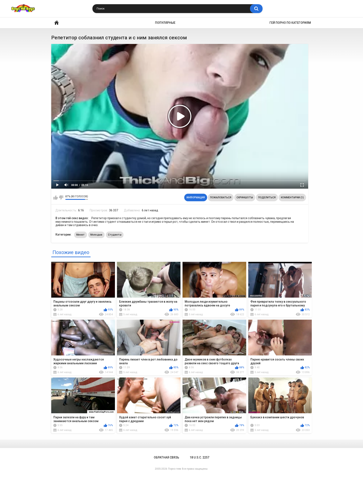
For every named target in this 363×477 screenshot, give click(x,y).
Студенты (114, 234)
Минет (80, 234)
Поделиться (267, 197)
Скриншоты (245, 197)
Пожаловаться (220, 197)
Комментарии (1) (292, 197)
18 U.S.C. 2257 (199, 457)
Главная (56, 22)
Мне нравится (55, 197)
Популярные (165, 22)
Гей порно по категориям (290, 22)
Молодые (96, 234)
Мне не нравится (61, 197)
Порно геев (174, 468)
